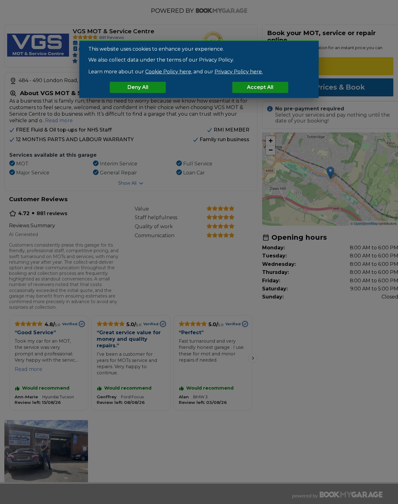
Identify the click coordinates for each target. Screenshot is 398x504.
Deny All (137, 87)
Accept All (260, 87)
